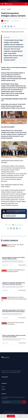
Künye (3, 386)
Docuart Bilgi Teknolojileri (10, 413)
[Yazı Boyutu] (4, 416)
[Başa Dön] (23, 416)
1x (16, 416)
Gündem (9, 9)
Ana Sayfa (3, 9)
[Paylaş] (19, 416)
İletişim (3, 389)
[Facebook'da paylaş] (5, 26)
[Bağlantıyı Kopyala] (14, 26)
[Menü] (2, 4)
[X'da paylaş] (8, 26)
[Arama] (26, 4)
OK (24, 402)
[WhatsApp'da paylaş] (2, 26)
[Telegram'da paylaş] (11, 26)
